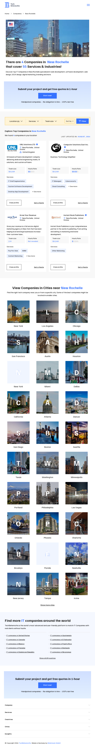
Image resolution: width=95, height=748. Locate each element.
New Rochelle (27, 147)
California (18, 416)
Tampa (47, 598)
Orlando (18, 537)
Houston (77, 356)
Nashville (76, 568)
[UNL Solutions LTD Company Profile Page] (12, 148)
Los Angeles (47, 326)
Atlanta (47, 416)
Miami (47, 386)
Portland (18, 507)
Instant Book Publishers (75, 215)
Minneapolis (76, 477)
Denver (76, 416)
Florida (47, 568)
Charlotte (76, 537)
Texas (18, 477)
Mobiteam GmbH (54, 743)
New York (18, 326)
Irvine (76, 598)
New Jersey (18, 598)
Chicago (77, 326)
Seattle (76, 447)
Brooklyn (18, 568)
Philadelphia (47, 507)
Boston (47, 447)
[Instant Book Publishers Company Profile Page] (56, 217)
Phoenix (47, 537)
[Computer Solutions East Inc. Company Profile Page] (56, 148)
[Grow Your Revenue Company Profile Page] (12, 217)
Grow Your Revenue (28, 215)
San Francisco (18, 356)
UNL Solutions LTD (29, 144)
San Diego (18, 447)
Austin (47, 356)
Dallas (77, 386)
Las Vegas (77, 507)
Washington (47, 477)
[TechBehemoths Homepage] (12, 4)
